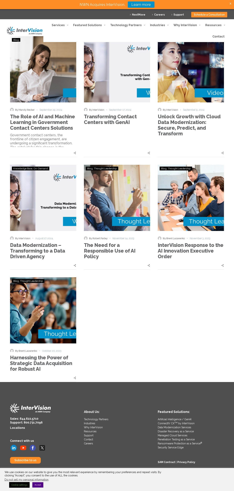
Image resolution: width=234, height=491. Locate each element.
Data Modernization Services (174, 427)
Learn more (141, 4)
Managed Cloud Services (172, 435)
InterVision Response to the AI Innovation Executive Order (190, 250)
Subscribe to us (25, 460)
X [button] (230, 3)
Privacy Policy (186, 462)
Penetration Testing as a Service (176, 439)
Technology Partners (96, 419)
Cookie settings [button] (19, 485)
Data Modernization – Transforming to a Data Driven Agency (37, 250)
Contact (88, 439)
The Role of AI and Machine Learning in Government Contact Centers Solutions (42, 122)
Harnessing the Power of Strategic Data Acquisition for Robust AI (41, 363)
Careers (159, 14)
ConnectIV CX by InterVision (176, 423)
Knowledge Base (22, 168)
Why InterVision (93, 427)
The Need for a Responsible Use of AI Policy (109, 250)
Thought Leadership (105, 168)
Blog (90, 168)
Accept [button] (38, 485)
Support (178, 14)
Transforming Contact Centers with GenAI (110, 119)
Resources (90, 431)
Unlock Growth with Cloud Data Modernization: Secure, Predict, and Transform (189, 125)
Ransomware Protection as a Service (180, 443)
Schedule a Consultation (209, 14)
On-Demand (40, 168)
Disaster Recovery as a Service (176, 431)
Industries (89, 423)
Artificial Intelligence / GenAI (174, 419)
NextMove (138, 14)
